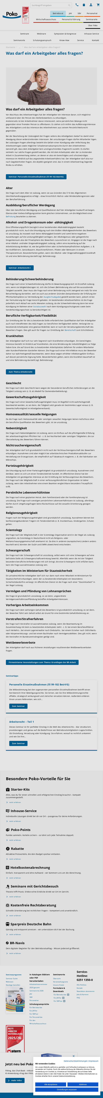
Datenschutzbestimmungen (76, 1061)
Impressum (93, 1061)
